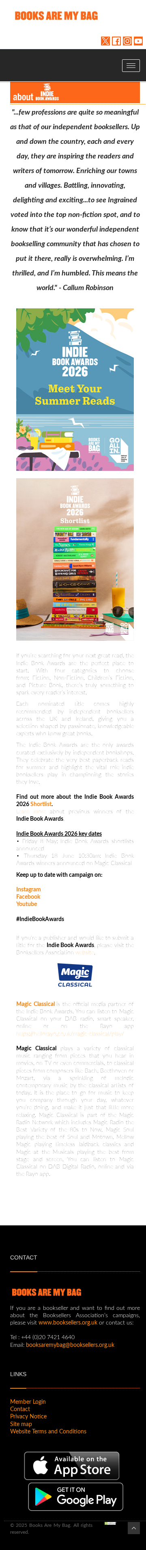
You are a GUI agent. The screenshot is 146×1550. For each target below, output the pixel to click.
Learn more (31, 812)
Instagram (28, 890)
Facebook (28, 897)
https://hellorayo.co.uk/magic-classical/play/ (70, 1034)
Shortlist (41, 804)
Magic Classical (36, 1004)
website (84, 953)
